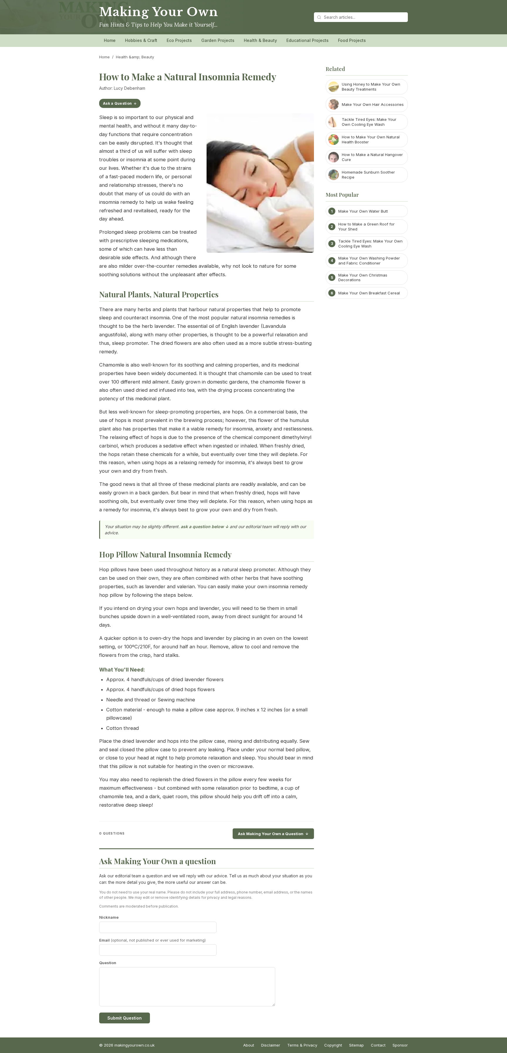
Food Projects (352, 40)
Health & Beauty (260, 40)
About (248, 1045)
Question (107, 962)
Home (110, 40)
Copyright (333, 1045)
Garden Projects (217, 40)
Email (152, 940)
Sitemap (356, 1045)
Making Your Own (158, 12)
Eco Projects (179, 40)
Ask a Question (117, 103)
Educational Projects (307, 40)
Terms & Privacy (302, 1045)
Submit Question (124, 1017)
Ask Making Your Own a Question (270, 833)
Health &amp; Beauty (135, 57)
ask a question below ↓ (205, 526)
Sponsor (400, 1045)
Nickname (109, 917)
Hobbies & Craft (141, 40)
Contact (378, 1045)
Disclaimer (270, 1045)
